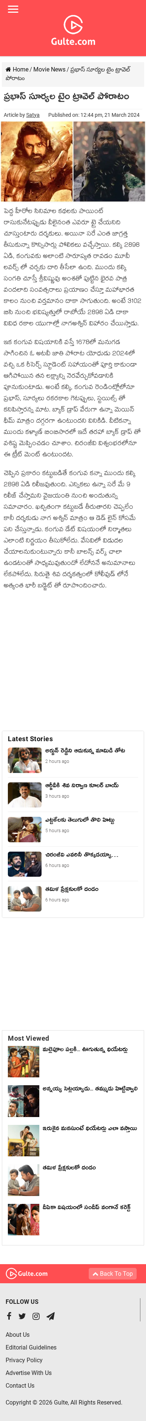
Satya (33, 115)
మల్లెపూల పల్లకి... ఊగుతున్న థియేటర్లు (85, 1050)
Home (19, 69)
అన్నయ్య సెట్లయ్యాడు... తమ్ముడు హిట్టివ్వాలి (90, 1090)
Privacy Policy (24, 1360)
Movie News (49, 69)
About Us (18, 1334)
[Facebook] (9, 1317)
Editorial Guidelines (31, 1347)
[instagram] (36, 1317)
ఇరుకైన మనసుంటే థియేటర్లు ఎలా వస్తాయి (90, 1134)
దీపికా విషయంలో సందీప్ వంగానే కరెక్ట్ (87, 1208)
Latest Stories (30, 739)
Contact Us (20, 1385)
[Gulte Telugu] (73, 28)
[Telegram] (50, 1317)
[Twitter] (22, 1317)
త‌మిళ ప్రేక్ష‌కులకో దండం (69, 1169)
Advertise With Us (29, 1372)
